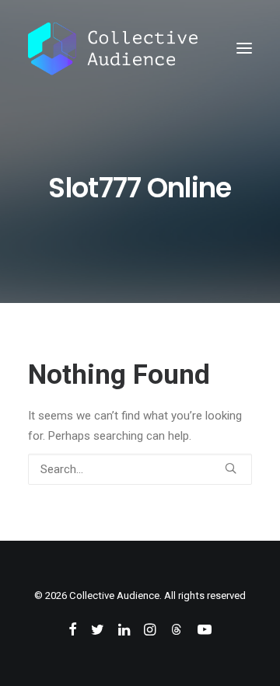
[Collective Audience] (113, 48)
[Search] (140, 469)
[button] (244, 48)
